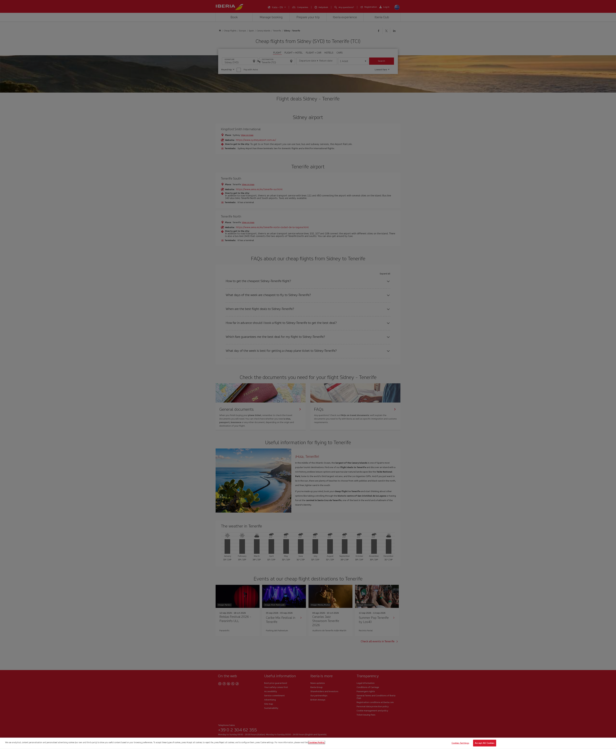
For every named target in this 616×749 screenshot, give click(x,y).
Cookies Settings (460, 743)
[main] (308, 743)
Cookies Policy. (316, 742)
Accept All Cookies (484, 743)
